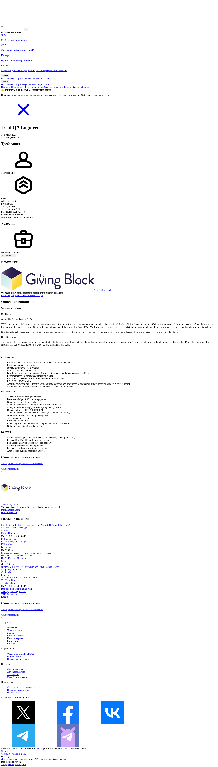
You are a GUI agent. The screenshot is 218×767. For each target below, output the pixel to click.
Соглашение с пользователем (22, 687)
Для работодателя (16, 672)
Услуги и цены (14, 630)
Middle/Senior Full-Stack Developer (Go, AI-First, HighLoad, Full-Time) (35, 525)
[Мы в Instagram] (157, 723)
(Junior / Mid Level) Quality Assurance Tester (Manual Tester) (30, 567)
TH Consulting (8, 580)
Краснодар (21, 541)
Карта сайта (13, 641)
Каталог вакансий (16, 635)
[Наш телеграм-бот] (68, 745)
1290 (20, 748)
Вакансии (6, 87)
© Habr (4, 751)
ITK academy (7, 541)
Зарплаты (77, 87)
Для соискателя (15, 669)
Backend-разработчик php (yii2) (16, 589)
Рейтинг (68, 87)
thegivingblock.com (10, 509)
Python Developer (9, 539)
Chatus (4, 527)
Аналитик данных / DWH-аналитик (19, 577)
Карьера (16, 764)
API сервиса (13, 674)
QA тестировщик (10, 469)
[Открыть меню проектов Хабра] (2, 26)
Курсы (23, 764)
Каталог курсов (15, 638)
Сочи (30, 555)
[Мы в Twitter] (23, 723)
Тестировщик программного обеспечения (22, 463)
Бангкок (17, 569)
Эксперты (48, 87)
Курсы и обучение (34, 87)
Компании (59, 87)
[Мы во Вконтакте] (112, 723)
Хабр (3, 764)
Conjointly (6, 569)
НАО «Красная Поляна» (13, 555)
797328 (39, 748)
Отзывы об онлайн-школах (20, 653)
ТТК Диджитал (9, 591)
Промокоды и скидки (18, 659)
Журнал (86, 87)
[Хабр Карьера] (12, 29)
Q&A (9, 764)
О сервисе (12, 627)
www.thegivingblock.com (13, 295)
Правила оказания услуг (19, 690)
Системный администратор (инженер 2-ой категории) (28, 553)
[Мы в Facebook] (68, 723)
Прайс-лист (13, 692)
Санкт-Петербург (18, 527)
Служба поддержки (17, 677)
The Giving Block (103, 290)
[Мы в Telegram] (23, 745)
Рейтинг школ (14, 656)
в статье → (107, 95)
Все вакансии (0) (34, 295)
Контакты (12, 643)
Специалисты (18, 87)
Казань (22, 591)
